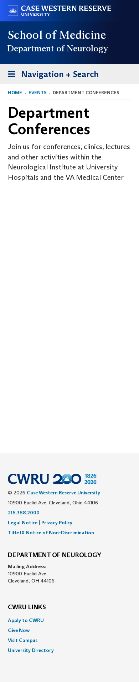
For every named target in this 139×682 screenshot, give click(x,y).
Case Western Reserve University (63, 492)
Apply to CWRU (26, 620)
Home (15, 92)
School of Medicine (57, 35)
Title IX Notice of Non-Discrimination (51, 532)
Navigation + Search (51, 76)
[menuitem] (69, 620)
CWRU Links (27, 607)
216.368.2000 (24, 512)
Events (37, 92)
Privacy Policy (56, 522)
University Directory (31, 650)
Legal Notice (22, 522)
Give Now (19, 630)
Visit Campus (22, 640)
